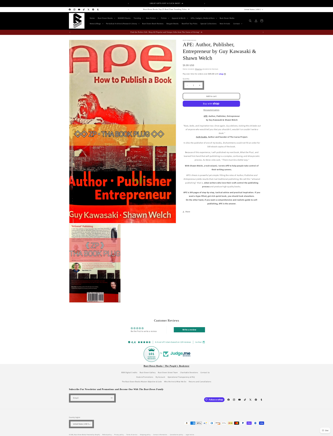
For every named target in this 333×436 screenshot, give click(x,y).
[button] (106, 18)
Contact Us (205, 372)
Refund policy (107, 434)
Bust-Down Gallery (147, 372)
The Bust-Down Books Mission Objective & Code (142, 381)
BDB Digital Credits (129, 372)
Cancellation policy (176, 434)
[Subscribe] (111, 397)
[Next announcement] (204, 3)
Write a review (189, 329)
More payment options (211, 110)
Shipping (198, 69)
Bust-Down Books (80, 435)
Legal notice (190, 434)
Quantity (186, 79)
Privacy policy (119, 434)
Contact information (160, 434)
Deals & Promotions (144, 377)
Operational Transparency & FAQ (181, 377)
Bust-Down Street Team (168, 372)
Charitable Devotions (189, 372)
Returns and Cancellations (200, 381)
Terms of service (131, 434)
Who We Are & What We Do (175, 381)
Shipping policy (145, 434)
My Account (160, 377)
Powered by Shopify (93, 435)
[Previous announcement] (128, 3)
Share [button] (187, 211)
